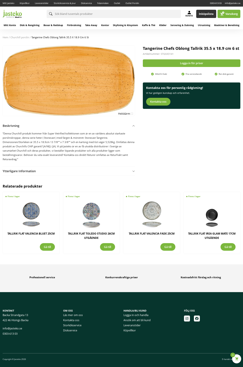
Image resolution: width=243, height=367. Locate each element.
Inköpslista (206, 14)
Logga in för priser (191, 63)
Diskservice (86, 3)
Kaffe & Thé (148, 25)
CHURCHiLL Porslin (19, 37)
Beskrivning (11, 126)
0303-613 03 (216, 3)
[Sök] (51, 14)
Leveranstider (41, 3)
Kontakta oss (158, 101)
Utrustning (204, 25)
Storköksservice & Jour (65, 3)
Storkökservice (72, 325)
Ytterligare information (19, 171)
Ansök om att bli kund (137, 320)
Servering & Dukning (182, 25)
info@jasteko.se (232, 3)
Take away (91, 25)
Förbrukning (74, 25)
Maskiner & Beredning (226, 25)
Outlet (117, 3)
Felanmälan (103, 3)
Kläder (162, 25)
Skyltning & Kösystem (125, 25)
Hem (5, 37)
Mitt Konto (10, 25)
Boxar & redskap (53, 25)
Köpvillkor (25, 3)
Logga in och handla (135, 315)
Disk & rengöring (30, 25)
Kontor (105, 25)
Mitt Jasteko (8, 3)
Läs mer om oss (73, 315)
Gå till (47, 247)
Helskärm (124, 113)
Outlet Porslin (132, 3)
